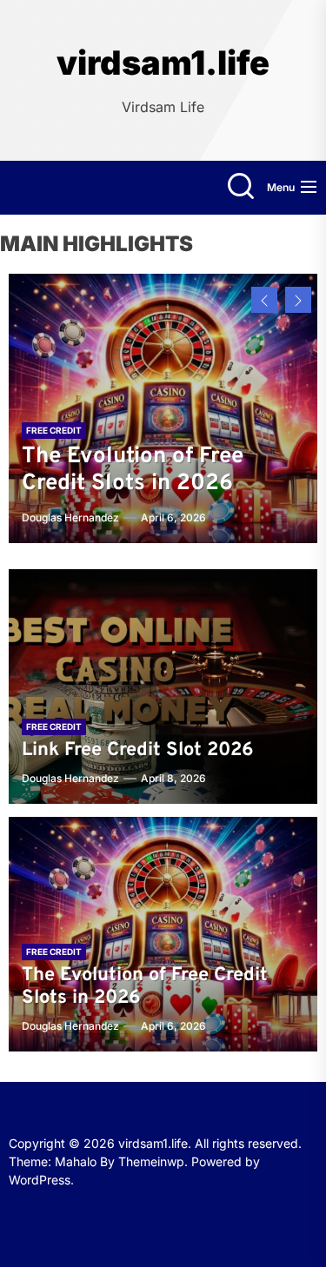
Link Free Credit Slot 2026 (138, 750)
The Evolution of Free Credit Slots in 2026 (132, 470)
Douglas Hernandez (70, 517)
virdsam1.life (163, 63)
